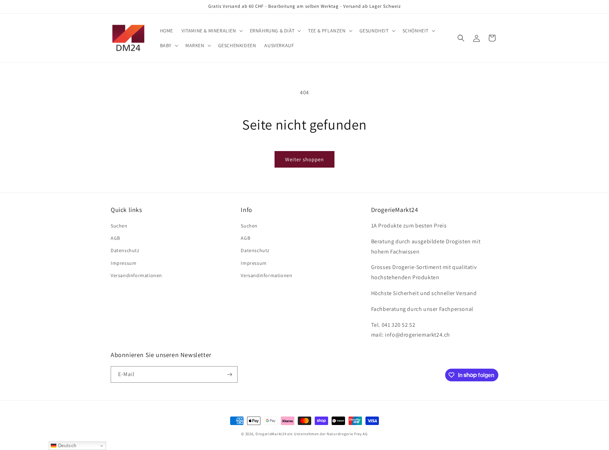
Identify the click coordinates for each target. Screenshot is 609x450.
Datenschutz (125, 250)
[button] (211, 30)
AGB (115, 238)
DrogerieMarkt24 (271, 433)
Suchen (119, 226)
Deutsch (66, 445)
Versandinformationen (136, 275)
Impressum (123, 263)
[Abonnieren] (229, 374)
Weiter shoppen (304, 159)
